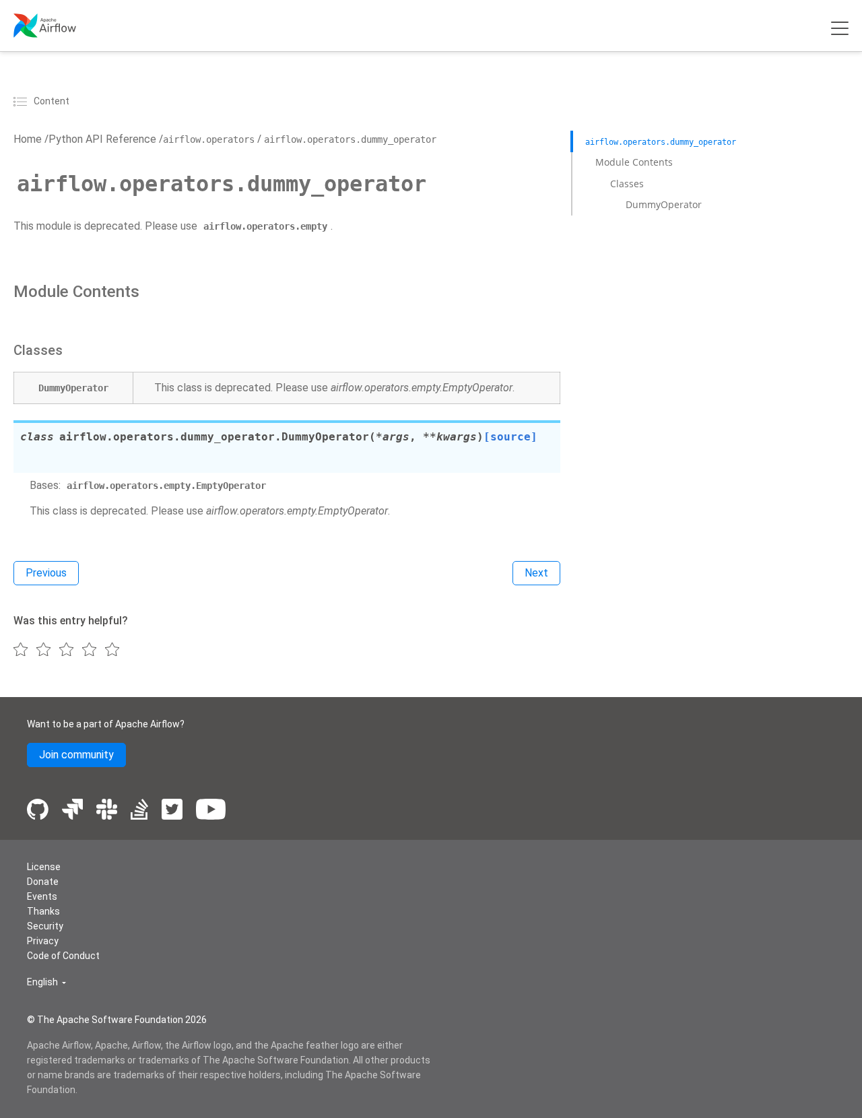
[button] (46, 982)
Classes (627, 183)
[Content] (22, 101)
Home (27, 139)
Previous (46, 572)
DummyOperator (664, 204)
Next (536, 572)
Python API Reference (102, 139)
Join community (76, 754)
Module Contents (634, 162)
